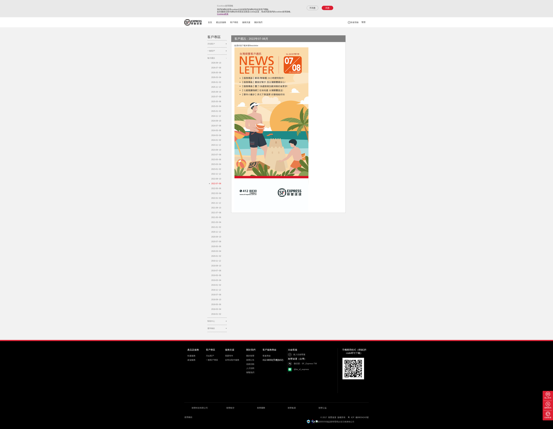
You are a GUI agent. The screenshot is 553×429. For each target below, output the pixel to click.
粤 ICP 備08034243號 (358, 417)
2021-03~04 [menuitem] (216, 222)
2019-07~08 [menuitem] (216, 271)
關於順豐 (250, 356)
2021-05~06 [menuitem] (216, 217)
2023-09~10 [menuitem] (216, 150)
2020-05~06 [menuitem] (216, 246)
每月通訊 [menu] (211, 58)
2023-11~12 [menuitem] (216, 145)
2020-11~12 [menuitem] (216, 232)
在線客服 (292, 350)
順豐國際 (261, 408)
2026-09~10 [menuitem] (216, 63)
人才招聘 (250, 368)
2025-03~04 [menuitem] (216, 106)
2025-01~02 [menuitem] (216, 111)
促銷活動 (250, 364)
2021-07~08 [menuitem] (216, 213)
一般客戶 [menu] (211, 51)
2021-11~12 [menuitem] (216, 203)
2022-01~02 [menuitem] (216, 198)
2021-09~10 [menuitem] (216, 208)
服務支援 (246, 22)
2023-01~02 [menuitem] (216, 169)
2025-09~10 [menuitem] (216, 92)
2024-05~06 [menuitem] (216, 130)
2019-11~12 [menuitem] (216, 261)
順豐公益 (323, 408)
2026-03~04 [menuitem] (216, 77)
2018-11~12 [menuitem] (216, 290)
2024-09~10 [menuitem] (216, 121)
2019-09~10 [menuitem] (216, 266)
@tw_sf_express (301, 369)
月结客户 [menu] (211, 44)
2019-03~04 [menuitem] (216, 280)
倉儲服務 (191, 360)
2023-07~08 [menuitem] (216, 155)
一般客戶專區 (212, 360)
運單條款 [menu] (211, 328)
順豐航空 (230, 408)
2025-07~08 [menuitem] (216, 97)
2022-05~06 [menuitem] (216, 188)
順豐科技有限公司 (200, 408)
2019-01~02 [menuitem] (216, 285)
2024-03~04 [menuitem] (216, 135)
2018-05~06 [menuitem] (216, 304)
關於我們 (258, 22)
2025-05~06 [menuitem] (216, 101)
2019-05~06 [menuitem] (216, 275)
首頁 (210, 22)
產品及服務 (221, 22)
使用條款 (188, 417)
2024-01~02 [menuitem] (216, 140)
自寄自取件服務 (232, 360)
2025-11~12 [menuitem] (216, 87)
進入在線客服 (299, 354)
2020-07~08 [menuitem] (216, 241)
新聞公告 (250, 360)
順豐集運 (292, 408)
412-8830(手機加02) (273, 360)
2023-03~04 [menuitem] (216, 164)
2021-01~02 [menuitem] (216, 227)
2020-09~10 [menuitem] (216, 237)
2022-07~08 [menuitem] (216, 183)
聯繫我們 (250, 372)
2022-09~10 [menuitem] (216, 179)
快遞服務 (191, 356)
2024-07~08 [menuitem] (216, 126)
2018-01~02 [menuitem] (216, 314)
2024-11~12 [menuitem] (216, 116)
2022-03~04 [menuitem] (216, 193)
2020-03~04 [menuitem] (216, 251)
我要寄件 (229, 356)
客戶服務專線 (269, 350)
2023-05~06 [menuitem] (216, 159)
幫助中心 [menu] (211, 321)
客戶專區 (234, 22)
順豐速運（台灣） (297, 359)
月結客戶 (210, 356)
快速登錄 (355, 22)
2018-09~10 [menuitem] (216, 299)
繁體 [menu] (363, 22)
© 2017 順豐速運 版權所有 (334, 417)
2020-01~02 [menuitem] (216, 256)
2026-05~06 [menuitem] (216, 73)
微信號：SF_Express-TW (305, 363)
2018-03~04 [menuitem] (216, 309)
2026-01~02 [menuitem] (216, 82)
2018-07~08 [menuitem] (216, 295)
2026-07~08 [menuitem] (216, 68)
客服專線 (267, 356)
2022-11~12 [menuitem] (216, 174)
